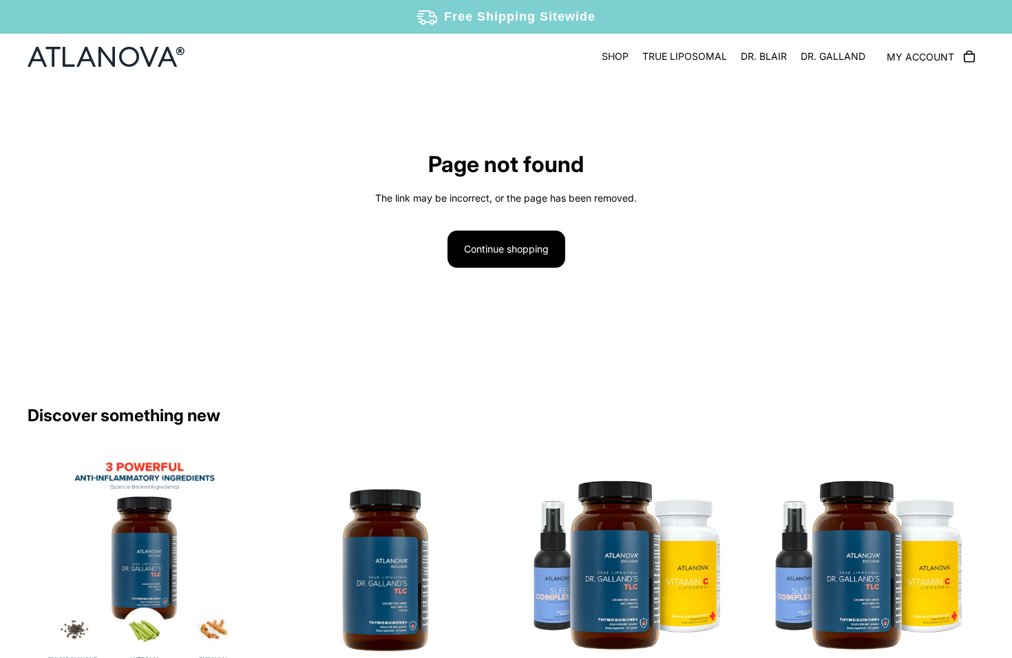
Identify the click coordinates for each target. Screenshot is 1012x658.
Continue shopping (506, 249)
